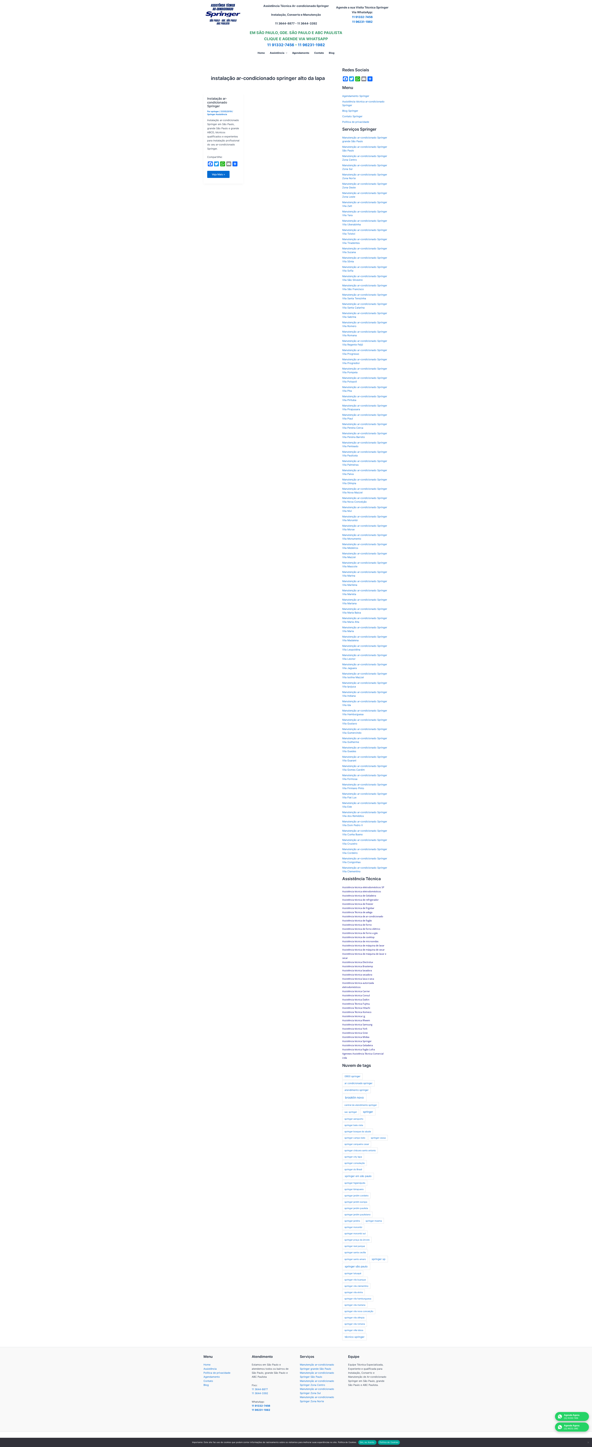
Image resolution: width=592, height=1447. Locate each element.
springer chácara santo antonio (360, 1150)
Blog (206, 1384)
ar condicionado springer (358, 1083)
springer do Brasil (353, 1169)
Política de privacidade (355, 121)
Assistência (210, 1368)
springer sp (378, 1259)
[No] (588, 1442)
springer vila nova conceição (358, 1311)
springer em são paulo (358, 1176)
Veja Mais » (220, 175)
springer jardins (352, 1220)
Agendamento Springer (355, 96)
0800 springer (352, 1076)
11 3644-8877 (260, 1389)
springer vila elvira (353, 1292)
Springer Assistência (217, 114)
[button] (285, 52)
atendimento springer (357, 1090)
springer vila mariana (354, 1305)
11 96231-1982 (362, 22)
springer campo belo (354, 1137)
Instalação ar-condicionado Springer (217, 102)
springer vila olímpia (354, 1317)
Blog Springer (350, 110)
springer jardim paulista (356, 1208)
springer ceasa (378, 1137)
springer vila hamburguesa (357, 1298)
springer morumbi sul (355, 1233)
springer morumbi (353, 1227)
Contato (208, 1380)
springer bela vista (353, 1125)
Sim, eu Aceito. (367, 1442)
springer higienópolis (354, 1183)
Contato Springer (352, 116)
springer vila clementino (356, 1286)
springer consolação (354, 1163)
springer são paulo (356, 1266)
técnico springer (354, 1336)
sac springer (350, 1112)
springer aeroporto (353, 1119)
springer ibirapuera (354, 1189)
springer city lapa (353, 1156)
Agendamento (212, 1376)
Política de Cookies (389, 1442)
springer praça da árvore (357, 1239)
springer (368, 1111)
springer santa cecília (355, 1252)
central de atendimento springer (360, 1105)
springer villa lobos (353, 1330)
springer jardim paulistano (357, 1214)
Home (207, 1364)
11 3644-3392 (260, 1393)
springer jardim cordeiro (356, 1195)
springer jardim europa (355, 1202)
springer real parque (354, 1246)
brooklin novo (354, 1097)
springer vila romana (354, 1324)
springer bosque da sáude (357, 1131)
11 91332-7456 (362, 17)
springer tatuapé (352, 1273)
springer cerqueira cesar (356, 1144)
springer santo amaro (355, 1259)
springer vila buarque (355, 1279)
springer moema (374, 1220)
